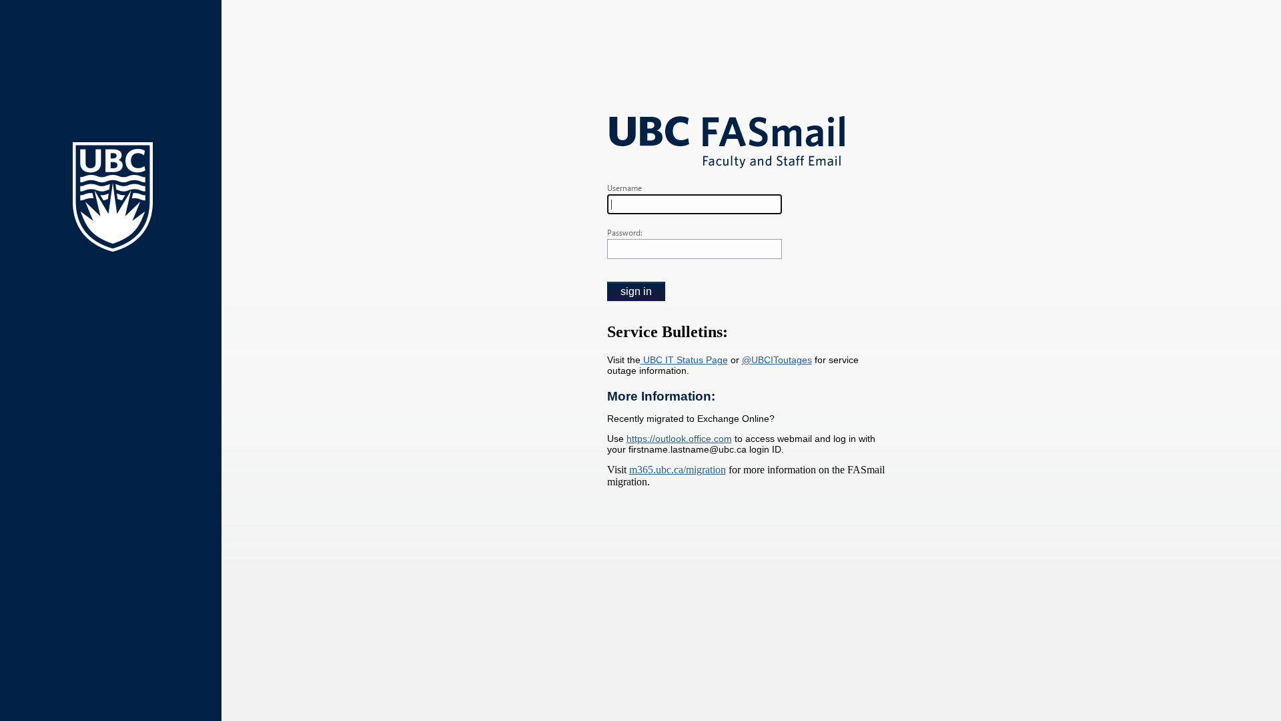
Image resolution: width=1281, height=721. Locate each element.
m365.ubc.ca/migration (677, 469)
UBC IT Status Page (684, 359)
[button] (636, 291)
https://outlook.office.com (679, 438)
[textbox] (694, 204)
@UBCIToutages (777, 359)
